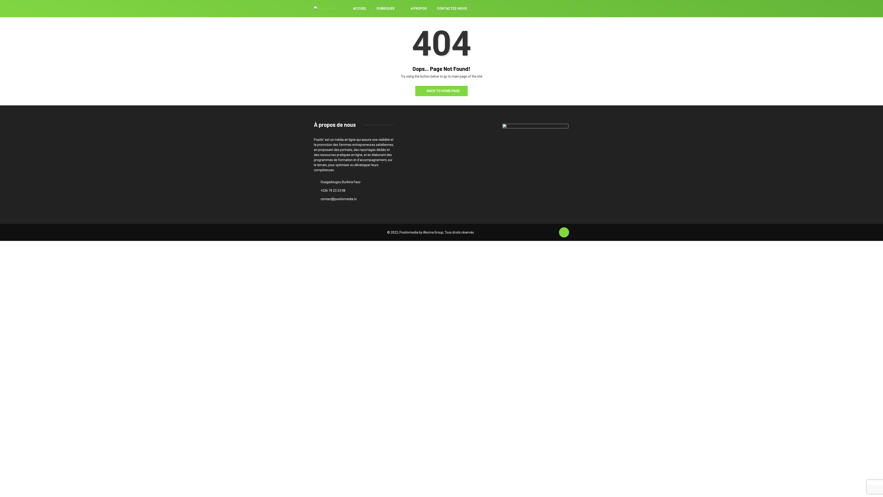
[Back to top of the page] (564, 232)
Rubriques (386, 8)
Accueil (360, 8)
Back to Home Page (443, 91)
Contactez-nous (452, 8)
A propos (419, 8)
